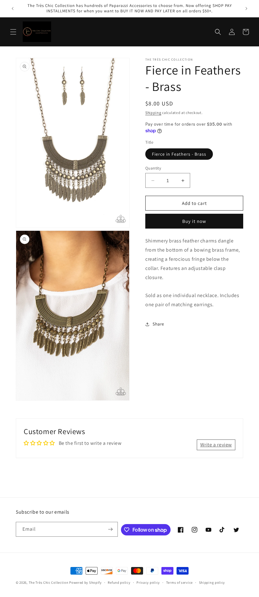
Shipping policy (212, 582)
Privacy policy (148, 582)
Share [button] (158, 324)
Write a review (216, 444)
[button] (13, 32)
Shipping (153, 112)
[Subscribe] (110, 529)
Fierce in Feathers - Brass (179, 154)
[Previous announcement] (13, 8)
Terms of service (179, 582)
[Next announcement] (246, 8)
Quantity (153, 168)
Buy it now (194, 221)
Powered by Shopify (85, 582)
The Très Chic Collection (49, 582)
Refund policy (119, 582)
